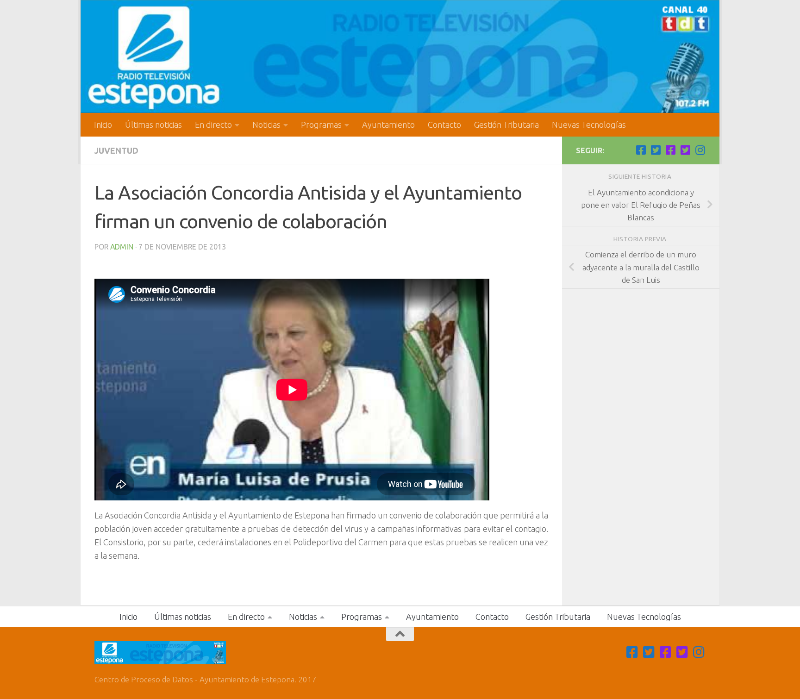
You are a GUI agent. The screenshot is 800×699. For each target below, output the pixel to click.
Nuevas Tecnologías (589, 124)
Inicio (103, 124)
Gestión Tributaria (506, 124)
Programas (321, 124)
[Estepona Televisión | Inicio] (400, 56)
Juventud (116, 150)
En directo (213, 124)
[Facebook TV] (640, 150)
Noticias (266, 124)
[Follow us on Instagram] (700, 150)
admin (121, 247)
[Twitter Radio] (685, 150)
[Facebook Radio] (670, 150)
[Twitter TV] (655, 150)
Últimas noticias (153, 124)
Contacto (444, 124)
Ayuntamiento (388, 124)
